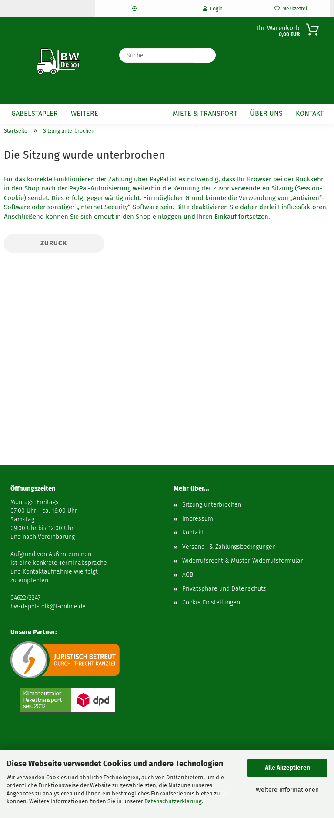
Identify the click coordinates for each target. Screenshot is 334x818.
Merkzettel (293, 9)
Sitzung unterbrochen (211, 504)
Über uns (266, 113)
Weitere (84, 113)
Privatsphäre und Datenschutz (224, 588)
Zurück (53, 243)
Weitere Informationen (287, 790)
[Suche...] (205, 55)
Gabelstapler (34, 113)
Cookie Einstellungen (211, 602)
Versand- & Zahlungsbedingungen (229, 547)
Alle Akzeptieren (287, 767)
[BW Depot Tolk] (48, 60)
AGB (187, 574)
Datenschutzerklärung (173, 801)
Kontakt (310, 113)
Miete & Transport (205, 113)
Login (215, 9)
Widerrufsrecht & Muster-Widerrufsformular (242, 560)
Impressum (197, 518)
